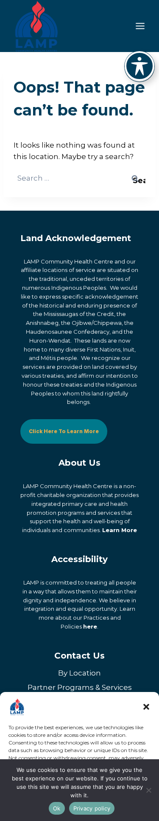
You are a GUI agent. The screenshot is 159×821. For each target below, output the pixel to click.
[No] (148, 790)
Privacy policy (92, 808)
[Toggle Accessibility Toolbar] (139, 66)
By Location (79, 673)
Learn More (119, 530)
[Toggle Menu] (140, 26)
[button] (146, 707)
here (90, 626)
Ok (57, 808)
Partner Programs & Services (80, 687)
